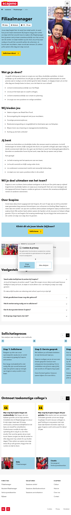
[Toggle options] (35, 259)
